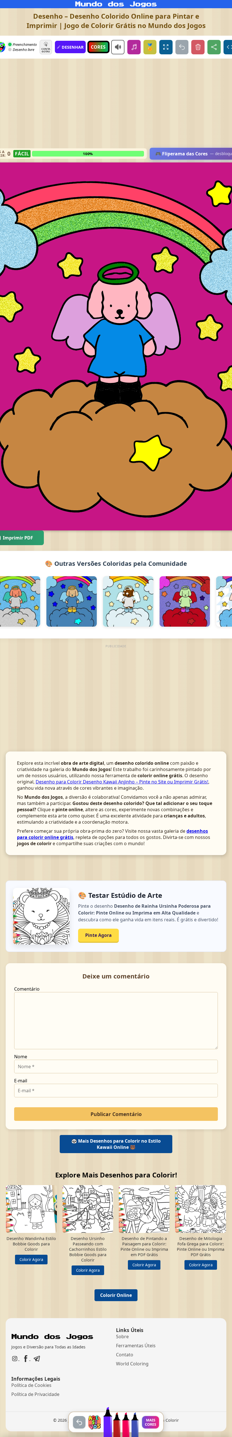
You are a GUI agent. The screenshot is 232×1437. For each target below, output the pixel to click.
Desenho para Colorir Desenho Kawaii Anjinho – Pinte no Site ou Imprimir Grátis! (122, 782)
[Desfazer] (182, 47)
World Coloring (132, 1364)
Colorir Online (116, 1295)
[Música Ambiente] (134, 47)
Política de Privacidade (35, 1394)
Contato (124, 1355)
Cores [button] (98, 47)
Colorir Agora (31, 1259)
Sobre (122, 1336)
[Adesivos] (94, 1422)
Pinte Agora (98, 935)
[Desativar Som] (117, 47)
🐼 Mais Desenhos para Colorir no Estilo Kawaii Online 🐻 (116, 1144)
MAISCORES (150, 1422)
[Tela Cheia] (166, 47)
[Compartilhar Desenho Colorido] (214, 47)
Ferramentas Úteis (136, 1345)
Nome (20, 1056)
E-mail (20, 1081)
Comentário (27, 989)
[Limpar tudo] (198, 47)
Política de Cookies (31, 1385)
